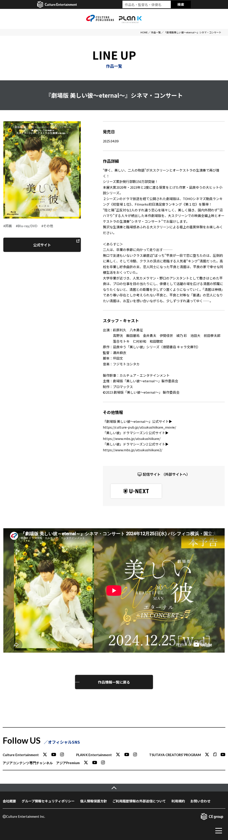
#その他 (47, 225)
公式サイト (42, 244)
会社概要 (9, 801)
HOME (144, 32)
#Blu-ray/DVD (26, 225)
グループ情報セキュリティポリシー (48, 801)
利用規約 (178, 801)
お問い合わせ (200, 801)
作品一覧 (156, 32)
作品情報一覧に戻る (114, 682)
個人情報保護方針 (93, 801)
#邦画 (7, 225)
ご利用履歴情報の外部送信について (139, 801)
